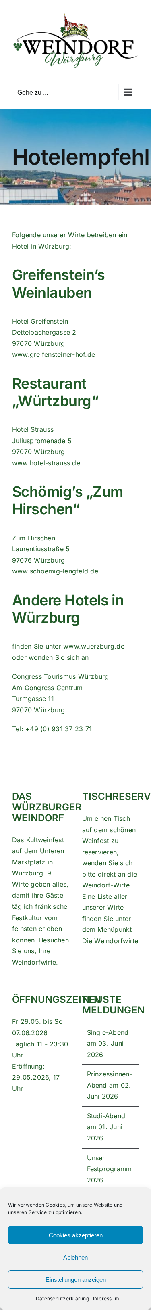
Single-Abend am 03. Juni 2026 (108, 1043)
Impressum (106, 1298)
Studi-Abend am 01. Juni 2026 (106, 1127)
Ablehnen (75, 1257)
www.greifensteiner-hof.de (53, 354)
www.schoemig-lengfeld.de (55, 571)
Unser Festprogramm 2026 (109, 1169)
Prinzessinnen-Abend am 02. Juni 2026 (109, 1085)
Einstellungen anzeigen (76, 1279)
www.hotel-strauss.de (46, 463)
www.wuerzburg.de (93, 646)
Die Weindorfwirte (110, 941)
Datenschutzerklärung (62, 1298)
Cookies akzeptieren (76, 1235)
